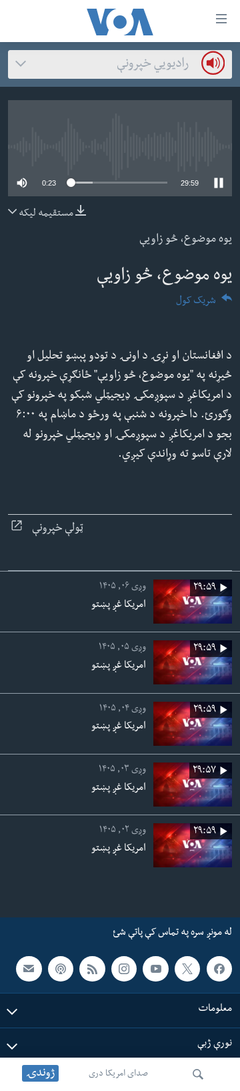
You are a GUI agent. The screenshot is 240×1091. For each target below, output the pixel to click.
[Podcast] (60, 968)
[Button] (204, 304)
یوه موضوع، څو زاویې (185, 240)
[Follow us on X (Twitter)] (187, 968)
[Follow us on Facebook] (219, 968)
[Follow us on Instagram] (124, 968)
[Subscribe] (28, 968)
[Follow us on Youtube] (155, 968)
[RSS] (92, 968)
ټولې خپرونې (57, 529)
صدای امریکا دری (118, 1074)
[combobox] (120, 64)
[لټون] (198, 1074)
